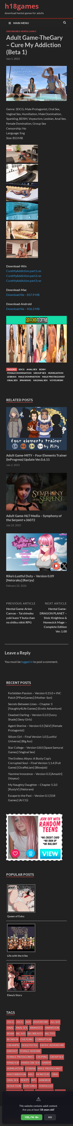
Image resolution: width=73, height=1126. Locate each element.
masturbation (16, 1074)
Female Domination (19, 373)
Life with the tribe (17, 955)
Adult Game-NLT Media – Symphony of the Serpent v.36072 (34, 518)
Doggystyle (30, 1045)
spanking (25, 380)
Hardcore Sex (30, 1062)
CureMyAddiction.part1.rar (23, 271)
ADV (28, 1021)
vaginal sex (40, 380)
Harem (46, 1062)
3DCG (21, 369)
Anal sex (32, 369)
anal (10, 1027)
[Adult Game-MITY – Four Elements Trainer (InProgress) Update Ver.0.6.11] (36, 451)
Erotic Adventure (52, 1045)
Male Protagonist (53, 376)
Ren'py (25, 1080)
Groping (42, 1056)
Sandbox (44, 1080)
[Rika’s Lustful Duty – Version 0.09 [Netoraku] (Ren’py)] (36, 572)
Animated (36, 1027)
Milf (31, 1074)
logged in (27, 661)
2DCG (10, 1021)
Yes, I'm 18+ (32, 1117)
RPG (33, 1080)
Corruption (43, 1039)
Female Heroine (30, 1051)
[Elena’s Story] (22, 991)
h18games (22, 6)
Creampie (13, 1045)
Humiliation (55, 373)
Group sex (40, 373)
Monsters (42, 1074)
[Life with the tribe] (22, 951)
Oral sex (12, 380)
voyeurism (56, 380)
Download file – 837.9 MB (22, 294)
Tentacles (46, 1086)
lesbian (11, 376)
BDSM (42, 369)
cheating (27, 1039)
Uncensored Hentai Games (21, 31)
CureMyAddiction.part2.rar (23, 275)
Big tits (50, 1033)
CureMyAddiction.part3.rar (23, 280)
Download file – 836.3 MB (22, 309)
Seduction (14, 1086)
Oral (55, 1074)
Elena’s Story (14, 995)
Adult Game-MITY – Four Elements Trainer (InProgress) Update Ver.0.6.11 (36, 457)
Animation (52, 1027)
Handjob (13, 1062)
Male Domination (29, 376)
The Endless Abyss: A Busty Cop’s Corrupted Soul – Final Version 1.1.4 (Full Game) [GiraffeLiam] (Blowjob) (34, 763)
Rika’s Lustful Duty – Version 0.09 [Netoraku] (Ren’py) (30, 578)
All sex (55, 1021)
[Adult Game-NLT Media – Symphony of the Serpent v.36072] (36, 511)
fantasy (12, 1051)
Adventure (40, 1021)
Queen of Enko (15, 916)
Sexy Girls (29, 1086)
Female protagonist (20, 1056)
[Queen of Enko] (22, 912)
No (50, 1117)
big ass (20, 1033)
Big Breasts (35, 1033)
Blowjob (12, 1039)
